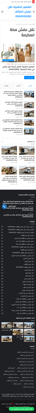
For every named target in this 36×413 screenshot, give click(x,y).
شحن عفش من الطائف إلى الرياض (24, 238)
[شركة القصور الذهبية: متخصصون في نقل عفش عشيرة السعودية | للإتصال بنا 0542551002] (18, 339)
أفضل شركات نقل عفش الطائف (26, 361)
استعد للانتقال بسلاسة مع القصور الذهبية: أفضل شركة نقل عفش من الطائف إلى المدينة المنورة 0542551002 (13, 94)
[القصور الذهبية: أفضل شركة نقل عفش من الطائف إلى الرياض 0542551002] (29, 104)
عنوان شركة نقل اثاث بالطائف (27, 380)
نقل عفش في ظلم (28, 287)
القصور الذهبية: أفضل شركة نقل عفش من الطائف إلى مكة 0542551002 (27, 158)
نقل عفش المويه (29, 270)
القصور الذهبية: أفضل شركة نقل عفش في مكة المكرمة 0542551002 (18, 68)
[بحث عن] (34, 12)
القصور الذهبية (11, 368)
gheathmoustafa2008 (27, 64)
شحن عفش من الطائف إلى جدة (25, 241)
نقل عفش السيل (29, 261)
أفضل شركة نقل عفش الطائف (27, 364)
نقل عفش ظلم (29, 275)
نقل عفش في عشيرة (28, 290)
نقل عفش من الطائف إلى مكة (25, 313)
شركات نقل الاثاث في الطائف (27, 374)
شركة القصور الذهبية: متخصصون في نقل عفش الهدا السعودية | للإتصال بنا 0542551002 (12, 130)
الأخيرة (18, 86)
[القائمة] (2, 12)
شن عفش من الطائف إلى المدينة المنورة (22, 255)
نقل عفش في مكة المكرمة (26, 293)
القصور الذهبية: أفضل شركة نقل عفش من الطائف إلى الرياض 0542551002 (14, 104)
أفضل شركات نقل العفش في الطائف (25, 358)
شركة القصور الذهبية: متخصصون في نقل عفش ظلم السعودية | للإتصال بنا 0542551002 (12, 122)
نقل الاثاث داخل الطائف (12, 380)
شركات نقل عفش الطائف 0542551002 (22, 247)
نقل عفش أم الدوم (28, 258)
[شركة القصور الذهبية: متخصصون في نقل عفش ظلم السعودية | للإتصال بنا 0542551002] (29, 122)
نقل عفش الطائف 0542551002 (25, 267)
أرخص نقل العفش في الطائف (27, 355)
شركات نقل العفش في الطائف (10, 374)
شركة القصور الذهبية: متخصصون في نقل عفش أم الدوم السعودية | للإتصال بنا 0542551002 (9, 179)
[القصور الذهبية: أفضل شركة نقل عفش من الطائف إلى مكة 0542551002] (27, 150)
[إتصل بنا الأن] (4, 206)
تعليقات (6, 86)
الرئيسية (31, 24)
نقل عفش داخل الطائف (28, 387)
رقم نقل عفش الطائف (9, 371)
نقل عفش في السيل (28, 281)
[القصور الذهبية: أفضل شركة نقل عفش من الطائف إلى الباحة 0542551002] (29, 113)
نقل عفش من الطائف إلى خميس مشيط (23, 310)
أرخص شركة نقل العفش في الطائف (25, 352)
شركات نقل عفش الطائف (28, 377)
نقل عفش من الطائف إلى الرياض (24, 301)
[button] (21, 409)
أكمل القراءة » (29, 77)
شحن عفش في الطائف (27, 235)
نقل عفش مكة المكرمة (27, 296)
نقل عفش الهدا (29, 273)
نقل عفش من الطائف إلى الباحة (25, 299)
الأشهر (30, 86)
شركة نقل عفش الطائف (27, 250)
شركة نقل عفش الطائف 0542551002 (23, 252)
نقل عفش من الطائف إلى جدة (25, 307)
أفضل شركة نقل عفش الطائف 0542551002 (21, 232)
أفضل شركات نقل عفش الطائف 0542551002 (21, 229)
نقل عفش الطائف (29, 264)
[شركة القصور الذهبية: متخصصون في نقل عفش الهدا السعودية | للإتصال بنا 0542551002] (29, 131)
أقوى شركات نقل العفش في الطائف (25, 368)
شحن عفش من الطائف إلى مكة (25, 244)
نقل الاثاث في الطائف (29, 383)
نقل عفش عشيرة (29, 278)
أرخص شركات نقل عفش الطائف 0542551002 (21, 226)
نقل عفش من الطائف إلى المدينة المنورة (22, 304)
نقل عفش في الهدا (28, 284)
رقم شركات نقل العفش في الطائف (25, 371)
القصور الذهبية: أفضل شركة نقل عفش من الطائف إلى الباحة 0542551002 (14, 113)
